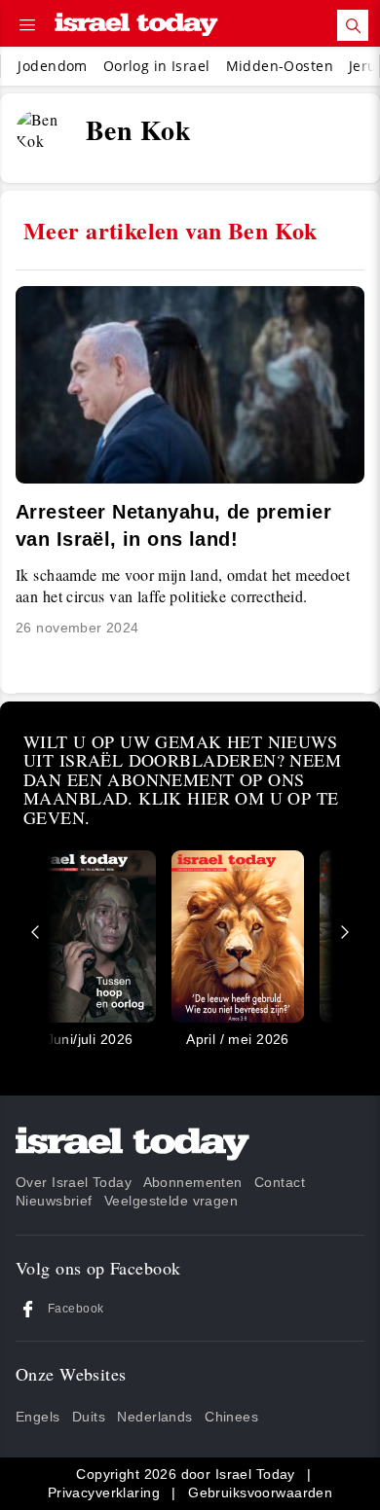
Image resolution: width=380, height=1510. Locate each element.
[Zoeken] (352, 25)
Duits (88, 1416)
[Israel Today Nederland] (136, 26)
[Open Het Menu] (27, 25)
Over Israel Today (74, 1182)
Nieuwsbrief (54, 1200)
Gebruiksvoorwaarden (260, 1492)
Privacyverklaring (104, 1492)
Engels (38, 1416)
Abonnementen (193, 1182)
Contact (279, 1182)
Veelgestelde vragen (171, 1200)
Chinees (231, 1416)
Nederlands (154, 1416)
